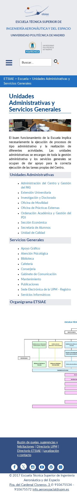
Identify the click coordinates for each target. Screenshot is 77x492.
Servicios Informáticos (35, 294)
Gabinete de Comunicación (38, 274)
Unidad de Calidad (33, 232)
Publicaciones (30, 284)
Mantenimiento (31, 279)
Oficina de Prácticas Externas (40, 208)
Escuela (23, 78)
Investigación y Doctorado (38, 197)
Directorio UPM (47, 446)
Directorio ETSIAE (29, 451)
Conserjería (28, 269)
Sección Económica (34, 222)
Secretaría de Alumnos (35, 227)
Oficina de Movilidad (34, 203)
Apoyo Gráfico (30, 248)
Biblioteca (27, 258)
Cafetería (27, 264)
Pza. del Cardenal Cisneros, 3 (30, 484)
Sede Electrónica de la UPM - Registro (46, 289)
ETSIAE (9, 78)
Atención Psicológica (34, 253)
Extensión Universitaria (36, 192)
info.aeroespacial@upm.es (51, 489)
